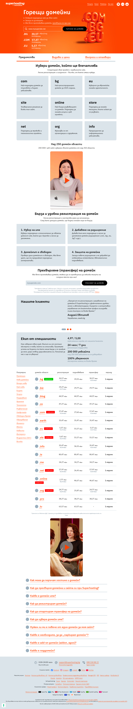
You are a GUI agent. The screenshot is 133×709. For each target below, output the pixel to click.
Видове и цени (61, 57)
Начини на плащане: (31, 692)
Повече (97, 292)
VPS (98, 675)
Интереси (21, 434)
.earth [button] (42, 420)
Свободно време (24, 416)
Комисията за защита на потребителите (77, 701)
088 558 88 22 (92, 662)
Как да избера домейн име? (47, 619)
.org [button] (41, 490)
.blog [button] (42, 396)
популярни (21, 372)
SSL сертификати (68, 678)
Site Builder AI (114, 675)
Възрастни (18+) (24, 438)
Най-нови (21, 387)
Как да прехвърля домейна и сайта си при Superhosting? (64, 588)
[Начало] (15, 4)
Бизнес (20, 390)
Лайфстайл (21, 412)
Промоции (21, 376)
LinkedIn (74, 670)
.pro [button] (41, 498)
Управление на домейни (76, 687)
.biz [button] (41, 387)
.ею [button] (41, 437)
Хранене (20, 401)
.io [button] (40, 454)
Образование (22, 419)
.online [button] (43, 478)
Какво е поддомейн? (42, 650)
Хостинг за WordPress (55, 675)
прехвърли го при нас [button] (61, 23)
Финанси (20, 423)
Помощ (103, 4)
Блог (97, 4)
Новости (20, 430)
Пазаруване (22, 398)
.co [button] (41, 403)
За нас (110, 4)
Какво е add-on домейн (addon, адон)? (53, 642)
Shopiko (53, 678)
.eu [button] (41, 428)
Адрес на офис (90, 665)
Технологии (21, 405)
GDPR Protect (79, 678)
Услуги (90, 4)
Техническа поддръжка (65, 665)
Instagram (66, 670)
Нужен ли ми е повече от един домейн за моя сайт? (62, 627)
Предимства (27, 57)
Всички (20, 441)
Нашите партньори (81, 681)
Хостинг (27, 675)
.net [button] (41, 470)
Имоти (20, 427)
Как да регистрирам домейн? (48, 603)
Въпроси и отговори (98, 57)
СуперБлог (58, 684)
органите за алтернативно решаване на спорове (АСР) (112, 701)
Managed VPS (92, 675)
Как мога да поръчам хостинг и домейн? (55, 580)
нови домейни (23, 379)
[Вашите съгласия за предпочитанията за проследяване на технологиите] (4, 705)
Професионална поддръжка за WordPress (75, 675)
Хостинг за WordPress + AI (39, 675)
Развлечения (22, 408)
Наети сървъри (104, 675)
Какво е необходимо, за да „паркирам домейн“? (59, 634)
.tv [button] (40, 506)
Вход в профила (52, 687)
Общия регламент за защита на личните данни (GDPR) (83, 699)
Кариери (63, 681)
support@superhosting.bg (69, 662)
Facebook (56, 670)
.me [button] (41, 462)
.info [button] (42, 446)
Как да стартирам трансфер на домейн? (56, 611)
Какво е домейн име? (43, 595)
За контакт (70, 681)
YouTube (91, 670)
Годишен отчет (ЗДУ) (82, 684)
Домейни (59, 678)
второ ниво (22, 383)
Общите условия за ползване (85, 703)
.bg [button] (41, 379)
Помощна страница (69, 684)
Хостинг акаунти (63, 687)
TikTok (83, 670)
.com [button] (42, 412)
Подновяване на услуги (91, 687)
